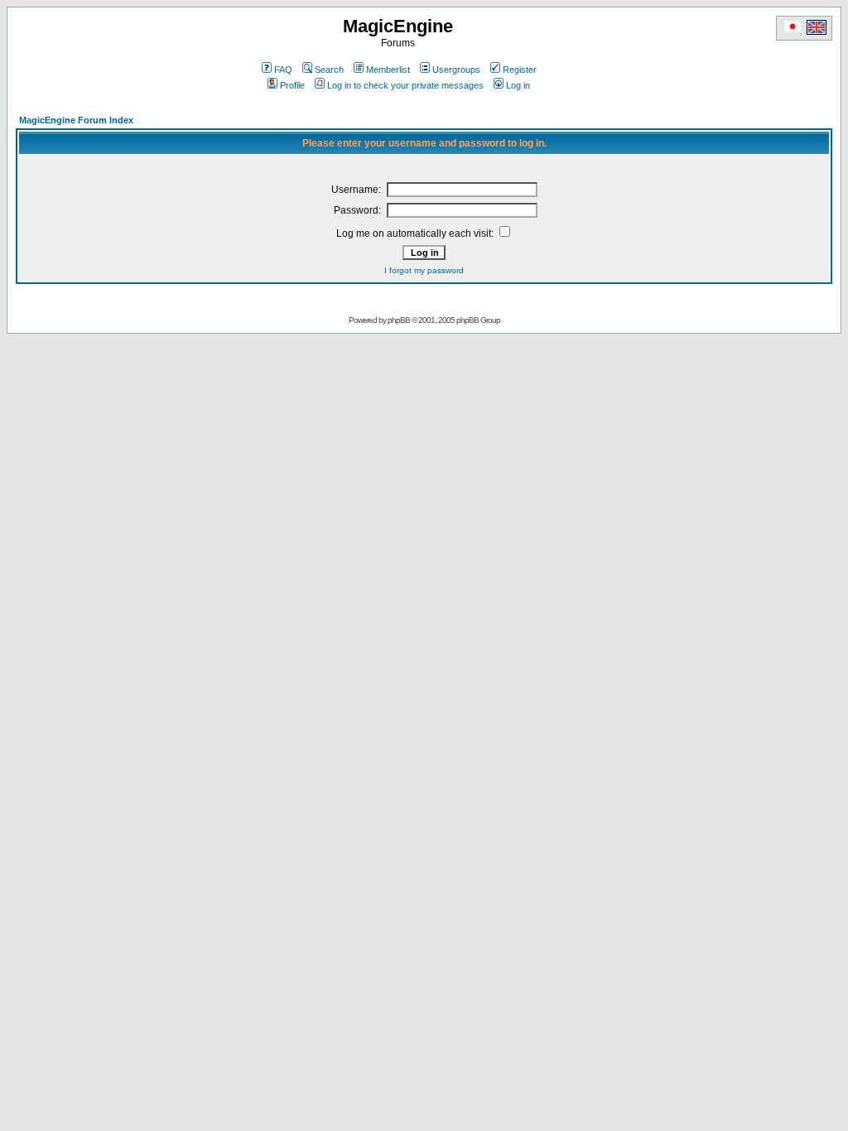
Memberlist (388, 70)
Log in (518, 85)
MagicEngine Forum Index (76, 120)
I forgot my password (424, 270)
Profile (292, 85)
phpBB (399, 320)
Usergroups (456, 70)
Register (520, 70)
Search (329, 70)
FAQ (283, 70)
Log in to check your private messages (405, 85)
